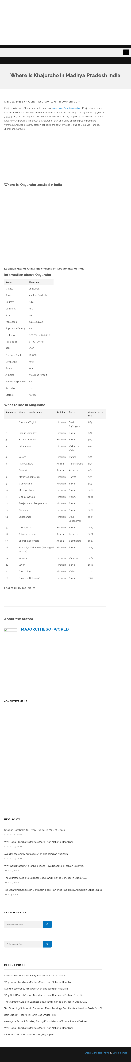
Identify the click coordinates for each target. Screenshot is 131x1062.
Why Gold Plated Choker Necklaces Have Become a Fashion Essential (44, 865)
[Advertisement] (65, 22)
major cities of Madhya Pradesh (66, 108)
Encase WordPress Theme (97, 1053)
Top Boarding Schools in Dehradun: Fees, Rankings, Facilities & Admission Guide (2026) (53, 889)
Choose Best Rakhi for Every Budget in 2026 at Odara (34, 830)
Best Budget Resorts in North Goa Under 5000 (30, 1014)
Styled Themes (120, 1053)
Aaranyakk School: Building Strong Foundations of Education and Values (45, 1021)
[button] (47, 924)
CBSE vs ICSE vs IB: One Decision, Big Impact (29, 1034)
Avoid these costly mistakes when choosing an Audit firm (36, 854)
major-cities (26, 588)
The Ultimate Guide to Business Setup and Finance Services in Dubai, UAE (45, 877)
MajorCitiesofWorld (40, 102)
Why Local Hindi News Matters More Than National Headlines (38, 842)
